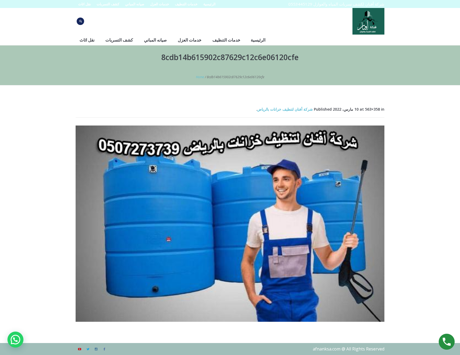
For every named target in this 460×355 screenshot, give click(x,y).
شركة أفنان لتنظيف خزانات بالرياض (285, 109)
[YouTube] (80, 349)
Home (200, 77)
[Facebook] (104, 349)
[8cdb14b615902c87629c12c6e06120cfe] (230, 224)
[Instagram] (96, 349)
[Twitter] (88, 349)
